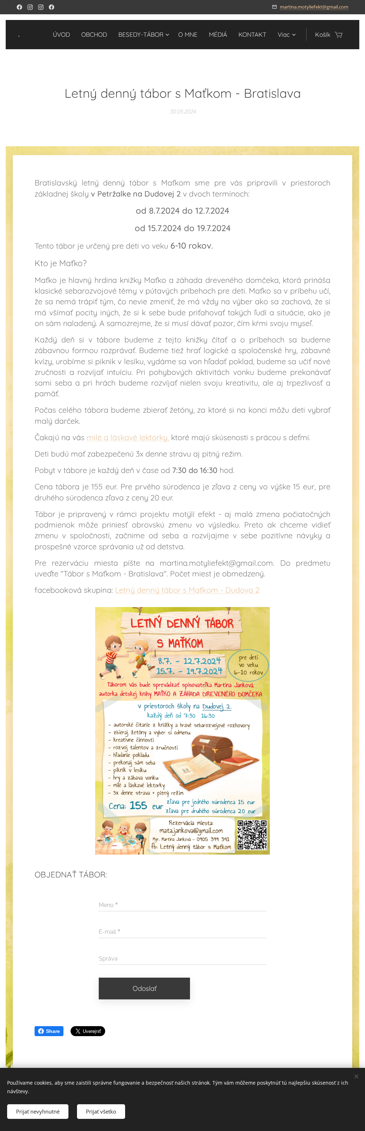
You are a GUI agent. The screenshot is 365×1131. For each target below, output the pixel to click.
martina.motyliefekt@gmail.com (314, 7)
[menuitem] (63, 35)
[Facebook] (19, 7)
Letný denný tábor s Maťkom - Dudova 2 (187, 590)
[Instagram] (30, 7)
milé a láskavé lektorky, (128, 437)
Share (53, 1031)
